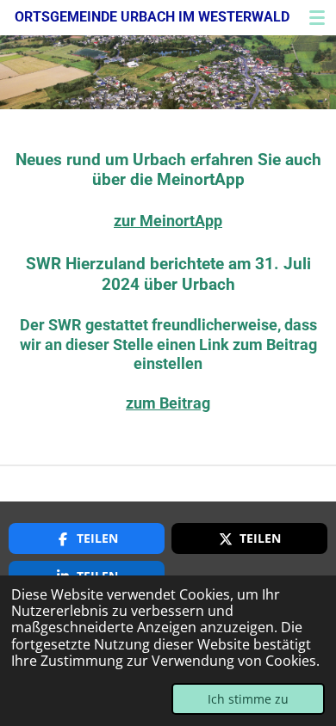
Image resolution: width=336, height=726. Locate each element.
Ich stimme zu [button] (248, 699)
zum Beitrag (168, 403)
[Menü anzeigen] (317, 17)
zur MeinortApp (168, 221)
